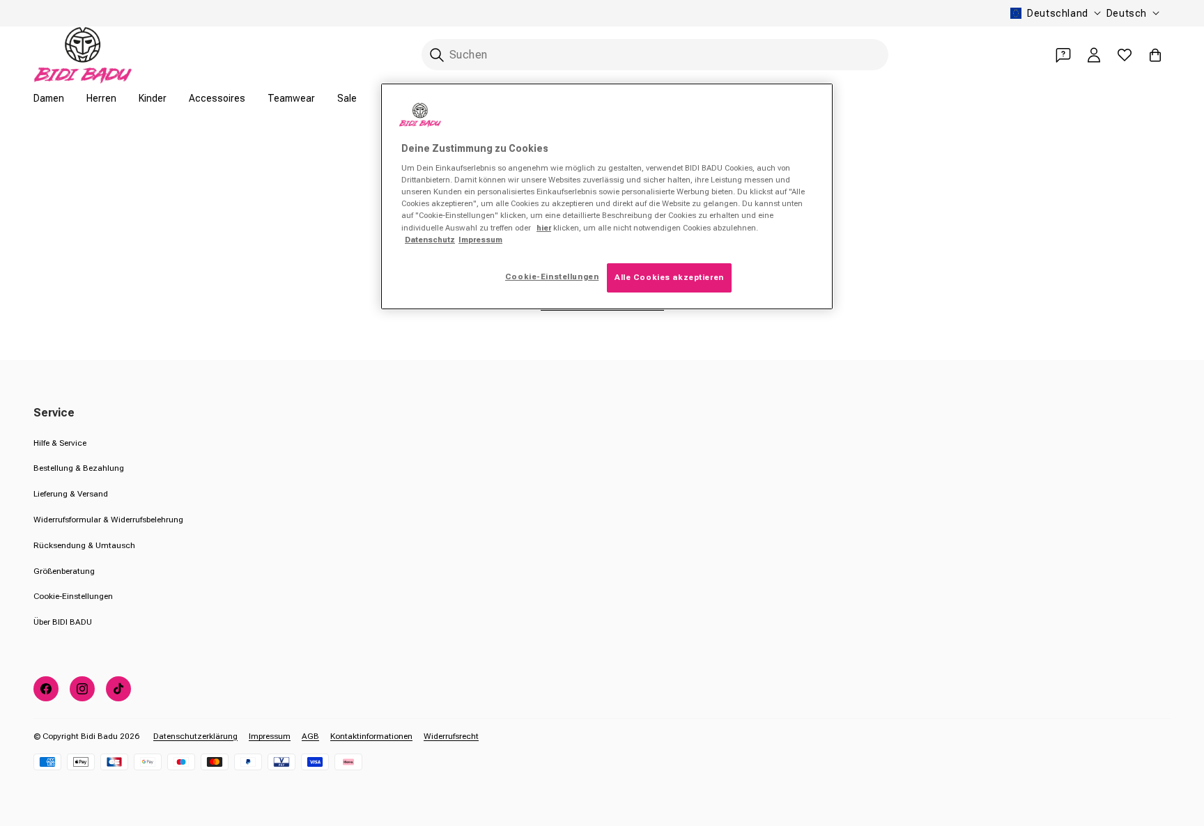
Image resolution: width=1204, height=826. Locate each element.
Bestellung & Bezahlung (78, 468)
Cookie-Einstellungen (73, 596)
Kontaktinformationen (371, 736)
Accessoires (217, 98)
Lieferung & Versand (70, 494)
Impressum (270, 736)
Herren (101, 98)
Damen (48, 98)
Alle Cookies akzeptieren (669, 277)
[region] (606, 196)
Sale (347, 98)
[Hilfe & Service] (1063, 55)
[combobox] (655, 54)
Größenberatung (64, 571)
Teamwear (291, 98)
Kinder (153, 98)
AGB (310, 736)
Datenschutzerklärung (195, 736)
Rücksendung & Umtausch (84, 545)
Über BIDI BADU (62, 622)
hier (544, 228)
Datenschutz (430, 239)
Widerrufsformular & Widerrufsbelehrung (108, 519)
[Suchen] (437, 55)
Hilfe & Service (59, 443)
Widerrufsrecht (451, 736)
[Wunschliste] (1124, 55)
